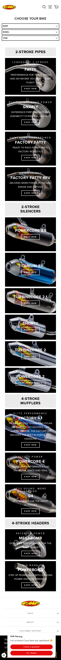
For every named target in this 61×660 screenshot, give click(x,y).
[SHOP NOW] (30, 300)
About (30, 622)
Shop (30, 613)
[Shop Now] (30, 76)
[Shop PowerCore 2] (30, 380)
